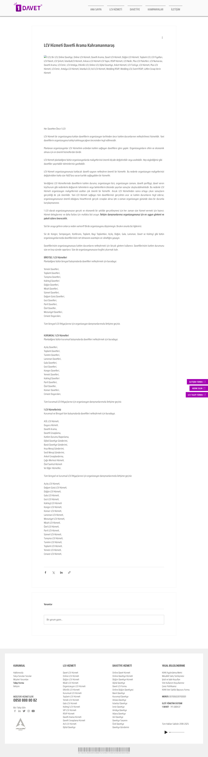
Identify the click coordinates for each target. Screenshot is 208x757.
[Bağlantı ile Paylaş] (69, 572)
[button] (198, 388)
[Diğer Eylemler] (162, 37)
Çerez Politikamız (169, 686)
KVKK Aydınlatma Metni (172, 673)
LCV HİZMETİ (69, 665)
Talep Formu (18, 683)
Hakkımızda (18, 673)
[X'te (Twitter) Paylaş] (53, 572)
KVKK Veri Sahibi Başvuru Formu (176, 690)
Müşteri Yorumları (20, 679)
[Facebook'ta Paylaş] (45, 572)
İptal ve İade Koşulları (171, 679)
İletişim (16, 686)
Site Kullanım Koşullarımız (173, 683)
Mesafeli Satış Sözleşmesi (173, 676)
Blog (15, 690)
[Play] (166, 732)
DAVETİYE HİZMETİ (122, 665)
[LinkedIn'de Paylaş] (61, 572)
